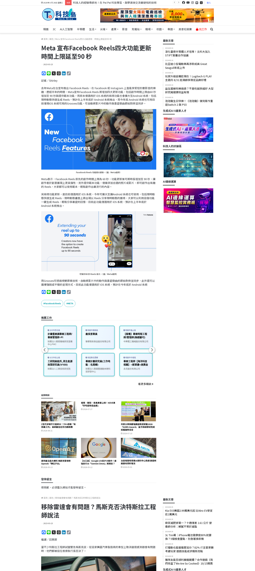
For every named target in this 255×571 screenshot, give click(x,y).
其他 (51, 38)
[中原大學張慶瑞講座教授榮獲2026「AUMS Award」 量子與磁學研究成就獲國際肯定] (138, 411)
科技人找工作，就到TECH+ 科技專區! (95, 2)
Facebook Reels (53, 303)
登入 (209, 2)
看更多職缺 (145, 384)
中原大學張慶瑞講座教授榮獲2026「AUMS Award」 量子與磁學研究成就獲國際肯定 (138, 427)
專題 (170, 29)
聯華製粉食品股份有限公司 (98, 341)
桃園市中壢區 (130, 358)
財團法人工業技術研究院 (59, 368)
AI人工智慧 (66, 29)
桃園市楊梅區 (92, 330)
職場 (148, 29)
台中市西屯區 (54, 330)
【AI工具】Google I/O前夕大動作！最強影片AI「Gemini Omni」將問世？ (98, 462)
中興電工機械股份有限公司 (136, 341)
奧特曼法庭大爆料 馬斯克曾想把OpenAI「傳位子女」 (56, 462)
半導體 (81, 29)
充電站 (136, 29)
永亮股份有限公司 (132, 368)
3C (54, 29)
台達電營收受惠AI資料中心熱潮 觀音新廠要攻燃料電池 (138, 462)
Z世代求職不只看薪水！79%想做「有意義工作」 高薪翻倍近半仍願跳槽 (58, 425)
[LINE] (197, 2)
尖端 (102, 29)
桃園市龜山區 (130, 330)
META (70, 303)
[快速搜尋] (211, 29)
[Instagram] (192, 2)
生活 (91, 29)
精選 (46, 29)
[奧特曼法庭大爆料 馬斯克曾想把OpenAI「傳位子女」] (59, 448)
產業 (113, 29)
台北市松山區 (54, 358)
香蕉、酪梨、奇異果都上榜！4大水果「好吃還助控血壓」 (98, 404)
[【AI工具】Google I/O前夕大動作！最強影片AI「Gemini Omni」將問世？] (98, 448)
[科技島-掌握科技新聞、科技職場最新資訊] (59, 14)
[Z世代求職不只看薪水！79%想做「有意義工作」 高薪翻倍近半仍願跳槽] (59, 411)
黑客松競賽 (185, 29)
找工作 (202, 29)
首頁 (45, 38)
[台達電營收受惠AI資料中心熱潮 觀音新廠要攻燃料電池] (138, 448)
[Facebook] (183, 2)
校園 (159, 29)
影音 (125, 29)
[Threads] (201, 2)
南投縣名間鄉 (92, 358)
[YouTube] (188, 2)
